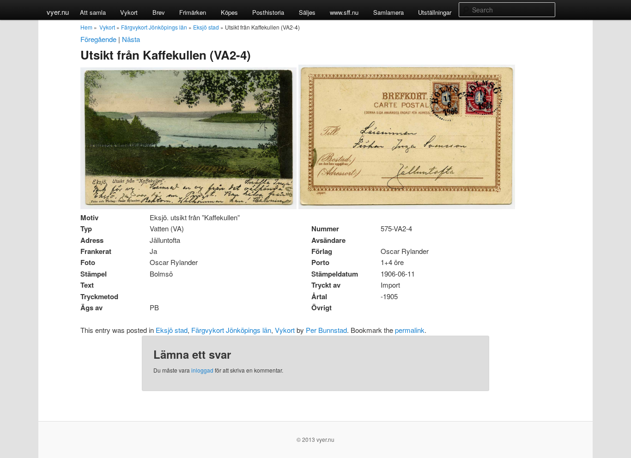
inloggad (202, 370)
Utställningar (434, 12)
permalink (410, 330)
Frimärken (192, 12)
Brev (158, 12)
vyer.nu (58, 12)
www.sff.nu (344, 12)
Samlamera (388, 12)
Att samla (93, 12)
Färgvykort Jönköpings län (154, 27)
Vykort (129, 12)
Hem (86, 27)
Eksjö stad (206, 27)
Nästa (131, 39)
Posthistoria (268, 12)
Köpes (229, 12)
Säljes (307, 12)
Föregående (98, 39)
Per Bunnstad (326, 330)
